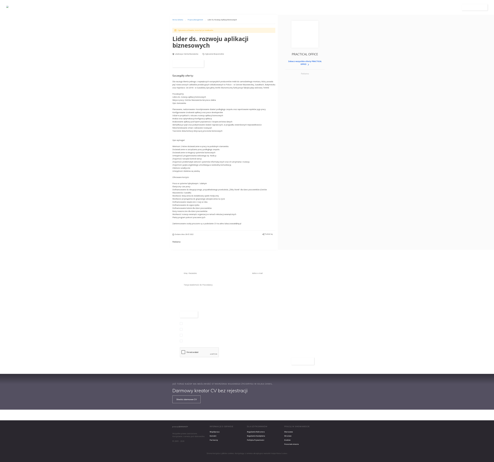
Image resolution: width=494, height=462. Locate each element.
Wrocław (287, 436)
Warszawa (288, 432)
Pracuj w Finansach (250, 415)
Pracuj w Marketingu (306, 415)
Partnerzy (214, 440)
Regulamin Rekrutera (256, 432)
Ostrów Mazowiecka (191, 54)
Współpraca (214, 432)
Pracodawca (434, 7)
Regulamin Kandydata (256, 436)
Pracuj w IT (211, 415)
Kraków (287, 440)
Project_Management (195, 20)
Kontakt (213, 436)
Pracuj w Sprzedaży (229, 415)
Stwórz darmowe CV (186, 399)
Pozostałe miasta (291, 444)
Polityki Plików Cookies (279, 453)
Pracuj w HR (268, 415)
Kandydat (451, 7)
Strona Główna (177, 20)
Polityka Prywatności (255, 440)
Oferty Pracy (415, 7)
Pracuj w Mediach (285, 415)
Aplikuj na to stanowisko (188, 63)
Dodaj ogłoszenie (475, 7)
